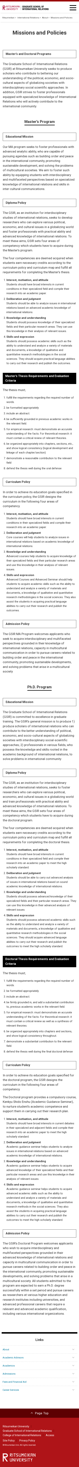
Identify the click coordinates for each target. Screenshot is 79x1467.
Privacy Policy (27, 1440)
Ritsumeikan (8, 18)
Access (50, 1435)
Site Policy (9, 1440)
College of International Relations (22, 1435)
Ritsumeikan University (16, 1426)
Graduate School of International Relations (27, 1430)
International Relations (28, 18)
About (45, 18)
